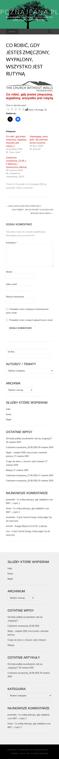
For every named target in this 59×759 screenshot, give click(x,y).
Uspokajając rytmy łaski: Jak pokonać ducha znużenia (39, 139)
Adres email (11, 284)
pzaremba (10, 188)
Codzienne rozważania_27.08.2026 (22, 475)
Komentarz (11, 243)
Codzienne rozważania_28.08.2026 (22, 447)
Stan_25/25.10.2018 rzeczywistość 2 (23, 206)
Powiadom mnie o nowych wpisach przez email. (31, 320)
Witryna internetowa (15, 297)
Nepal (8, 419)
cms (8, 531)
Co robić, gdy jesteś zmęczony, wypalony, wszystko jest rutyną (29, 96)
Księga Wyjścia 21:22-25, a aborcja (31, 526)
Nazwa (9, 272)
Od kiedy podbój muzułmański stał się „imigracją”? (29, 438)
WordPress (41, 750)
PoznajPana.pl (29, 12)
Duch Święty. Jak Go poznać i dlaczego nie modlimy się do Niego (32, 211)
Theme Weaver (39, 753)
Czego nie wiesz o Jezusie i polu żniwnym (25, 461)
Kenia (8, 414)
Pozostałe (19, 184)
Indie (8, 409)
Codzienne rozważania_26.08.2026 (22, 480)
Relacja (9, 470)
